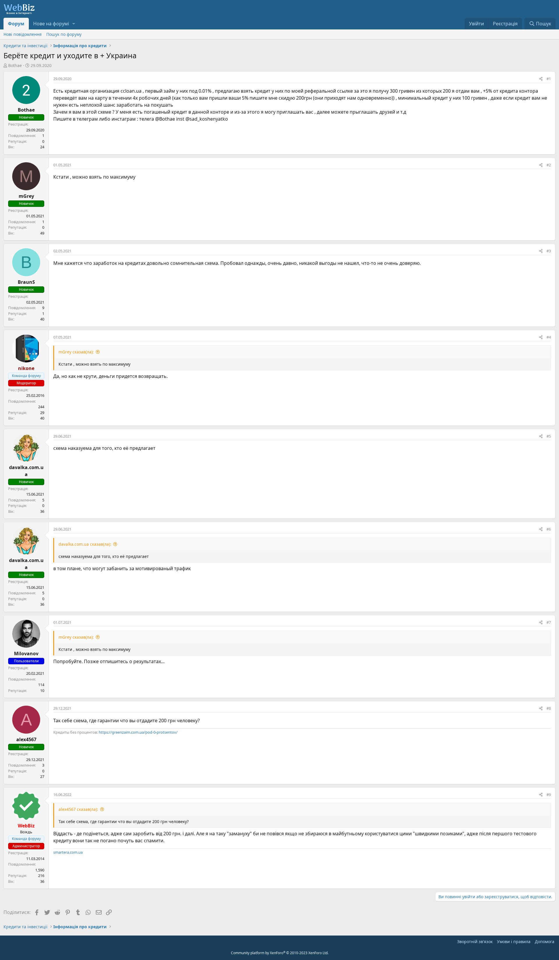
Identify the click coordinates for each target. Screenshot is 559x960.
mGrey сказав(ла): (76, 352)
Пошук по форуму (64, 34)
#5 (548, 436)
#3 (548, 250)
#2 (548, 165)
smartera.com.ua (68, 852)
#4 (548, 337)
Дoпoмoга (544, 941)
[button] (74, 23)
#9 (548, 794)
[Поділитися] (540, 79)
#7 (548, 622)
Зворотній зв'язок (475, 941)
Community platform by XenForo (279, 952)
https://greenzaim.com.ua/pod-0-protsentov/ (138, 732)
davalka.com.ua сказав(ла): (85, 544)
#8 (548, 708)
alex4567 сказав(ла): (78, 809)
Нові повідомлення (22, 34)
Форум (16, 23)
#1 (548, 78)
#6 (548, 529)
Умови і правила (513, 941)
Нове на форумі (51, 23)
